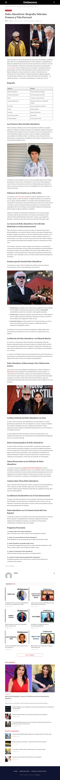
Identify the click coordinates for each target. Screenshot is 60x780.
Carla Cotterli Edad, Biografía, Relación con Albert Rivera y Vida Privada (31, 734)
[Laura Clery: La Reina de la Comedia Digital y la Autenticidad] (8, 751)
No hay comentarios (29, 21)
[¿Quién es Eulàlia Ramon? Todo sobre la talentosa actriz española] (8, 716)
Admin (11, 21)
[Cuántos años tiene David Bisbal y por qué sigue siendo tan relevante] (43, 594)
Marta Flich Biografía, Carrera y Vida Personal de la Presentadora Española (27, 697)
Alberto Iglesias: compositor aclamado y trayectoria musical (16, 625)
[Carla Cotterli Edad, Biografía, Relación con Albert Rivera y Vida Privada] (8, 736)
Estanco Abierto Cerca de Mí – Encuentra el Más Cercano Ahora (29, 741)
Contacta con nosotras (38, 771)
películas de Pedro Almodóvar (32, 468)
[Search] (54, 2)
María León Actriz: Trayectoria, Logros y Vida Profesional (42, 646)
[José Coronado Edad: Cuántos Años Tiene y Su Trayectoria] (17, 637)
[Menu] (6, 2)
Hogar (16, 771)
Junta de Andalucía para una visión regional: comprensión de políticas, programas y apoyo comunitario (31, 723)
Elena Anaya (10, 371)
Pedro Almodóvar (19, 196)
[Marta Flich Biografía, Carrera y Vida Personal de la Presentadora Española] (30, 678)
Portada (6, 6)
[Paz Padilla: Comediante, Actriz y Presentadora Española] (43, 615)
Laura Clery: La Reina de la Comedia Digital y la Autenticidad (28, 749)
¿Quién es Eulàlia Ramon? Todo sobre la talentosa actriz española (29, 714)
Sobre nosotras (24, 771)
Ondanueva (37, 774)
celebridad (8, 10)
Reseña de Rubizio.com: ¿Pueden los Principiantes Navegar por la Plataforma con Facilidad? (33, 707)
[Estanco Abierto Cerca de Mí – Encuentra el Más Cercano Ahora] (8, 744)
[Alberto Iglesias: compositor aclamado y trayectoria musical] (17, 615)
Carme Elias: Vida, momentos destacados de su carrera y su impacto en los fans (16, 603)
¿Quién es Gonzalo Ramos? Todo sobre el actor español (26, 757)
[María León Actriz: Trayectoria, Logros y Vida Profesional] (43, 637)
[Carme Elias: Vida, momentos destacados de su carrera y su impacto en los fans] (17, 594)
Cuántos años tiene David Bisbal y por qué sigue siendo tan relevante (42, 603)
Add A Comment (30, 655)
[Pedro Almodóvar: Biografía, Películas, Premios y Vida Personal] (30, 40)
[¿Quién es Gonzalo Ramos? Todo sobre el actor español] (8, 759)
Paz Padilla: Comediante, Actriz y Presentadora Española (40, 625)
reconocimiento (11, 68)
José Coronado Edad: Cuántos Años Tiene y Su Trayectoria (16, 646)
